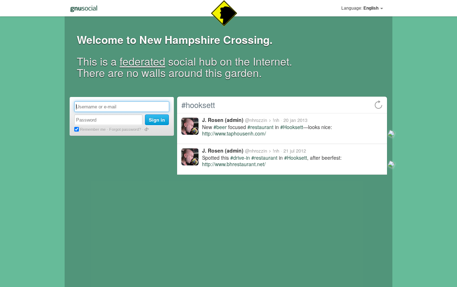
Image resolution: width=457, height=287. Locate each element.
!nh (276, 120)
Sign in (157, 119)
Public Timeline (91, 230)
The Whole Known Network (105, 241)
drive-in (241, 157)
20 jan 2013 (295, 120)
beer (221, 126)
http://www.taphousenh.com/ (234, 133)
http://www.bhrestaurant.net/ (234, 164)
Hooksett (293, 126)
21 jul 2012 (294, 150)
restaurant (261, 126)
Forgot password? (125, 129)
